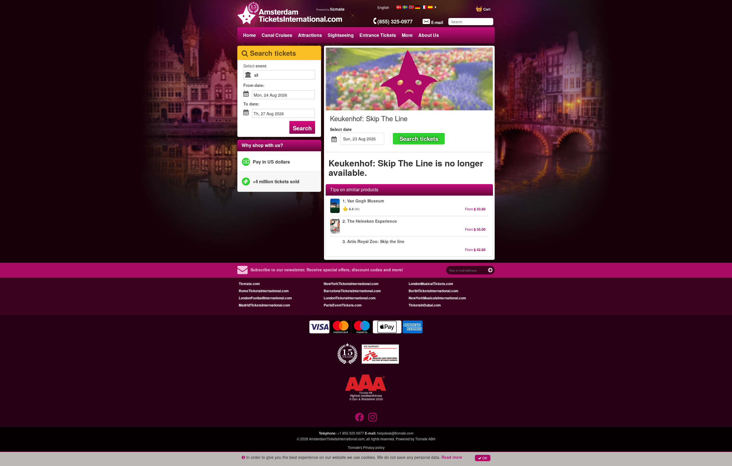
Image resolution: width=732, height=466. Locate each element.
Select (254, 66)
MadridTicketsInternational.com (264, 305)
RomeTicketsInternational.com (264, 290)
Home (249, 35)
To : (251, 104)
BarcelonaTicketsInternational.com (352, 290)
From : (253, 85)
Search (302, 128)
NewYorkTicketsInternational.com (351, 283)
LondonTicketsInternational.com (350, 297)
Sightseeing (341, 35)
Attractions (310, 35)
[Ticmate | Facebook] (359, 417)
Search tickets (418, 138)
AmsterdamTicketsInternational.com (337, 438)
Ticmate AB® (425, 438)
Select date (341, 129)
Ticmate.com (249, 283)
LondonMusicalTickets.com (431, 283)
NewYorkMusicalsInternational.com (437, 297)
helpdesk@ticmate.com (395, 433)
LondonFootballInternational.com (265, 297)
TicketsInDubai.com (425, 305)
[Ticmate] (330, 9)
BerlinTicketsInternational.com (433, 290)
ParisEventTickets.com (343, 305)
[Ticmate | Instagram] (372, 417)
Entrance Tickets (377, 35)
